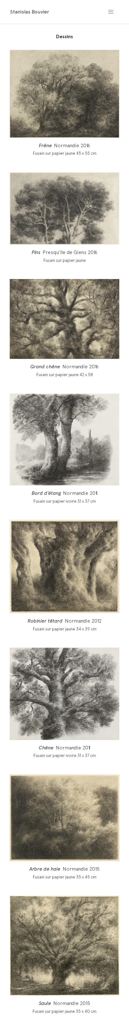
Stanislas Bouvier (29, 12)
